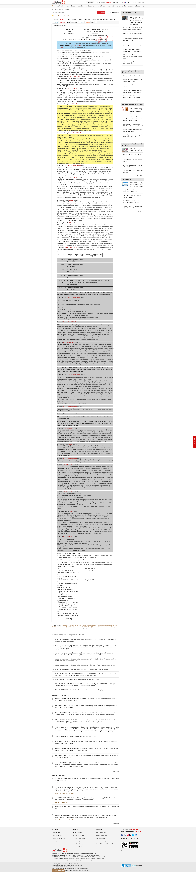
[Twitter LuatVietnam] (133, 835)
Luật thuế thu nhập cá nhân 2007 (88, 625)
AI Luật (130, 6)
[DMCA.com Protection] (137, 866)
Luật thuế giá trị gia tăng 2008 (106, 625)
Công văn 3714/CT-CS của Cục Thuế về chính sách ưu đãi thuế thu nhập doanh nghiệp (79, 690)
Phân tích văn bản (79, 835)
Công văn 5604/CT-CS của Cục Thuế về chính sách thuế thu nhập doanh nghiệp (77, 679)
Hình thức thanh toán (101, 835)
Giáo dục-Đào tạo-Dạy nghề (61, 819)
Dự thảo (80, 6)
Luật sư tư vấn (121, 6)
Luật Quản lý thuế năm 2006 (70, 625)
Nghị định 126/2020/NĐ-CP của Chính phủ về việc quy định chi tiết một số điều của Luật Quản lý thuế (83, 669)
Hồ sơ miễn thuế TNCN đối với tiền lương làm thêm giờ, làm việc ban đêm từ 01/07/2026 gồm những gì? (133, 118)
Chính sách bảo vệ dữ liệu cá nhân (104, 843)
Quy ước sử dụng (100, 838)
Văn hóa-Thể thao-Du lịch (69, 783)
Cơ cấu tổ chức (58, 783)
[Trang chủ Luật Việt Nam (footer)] (59, 852)
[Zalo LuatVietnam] (125, 835)
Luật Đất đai (75, 870)
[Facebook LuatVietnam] (122, 835)
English (128, 2)
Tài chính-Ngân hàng (60, 793)
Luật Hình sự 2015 (83, 870)
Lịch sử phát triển (57, 835)
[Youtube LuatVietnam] (128, 835)
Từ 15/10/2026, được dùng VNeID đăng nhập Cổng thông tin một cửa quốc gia (136, 184)
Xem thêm (115, 771)
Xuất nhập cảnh (64, 802)
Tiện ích (137, 6)
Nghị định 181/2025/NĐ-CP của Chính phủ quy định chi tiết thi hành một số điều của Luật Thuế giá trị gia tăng (85, 665)
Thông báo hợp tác (101, 846)
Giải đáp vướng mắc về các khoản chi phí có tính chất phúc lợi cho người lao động (132, 56)
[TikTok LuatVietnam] (130, 835)
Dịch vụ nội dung (79, 843)
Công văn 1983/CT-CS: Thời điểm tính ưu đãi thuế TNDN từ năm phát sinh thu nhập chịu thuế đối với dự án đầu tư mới (136, 21)
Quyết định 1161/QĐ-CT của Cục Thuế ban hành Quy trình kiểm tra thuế (75, 736)
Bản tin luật (111, 6)
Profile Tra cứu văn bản (59, 838)
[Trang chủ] (52, 6)
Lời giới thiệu (56, 832)
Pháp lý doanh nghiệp (80, 838)
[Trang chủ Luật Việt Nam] (58, 2)
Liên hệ (55, 841)
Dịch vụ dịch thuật (79, 841)
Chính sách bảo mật (101, 841)
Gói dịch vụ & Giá (117, 2)
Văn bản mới (59, 6)
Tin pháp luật (101, 6)
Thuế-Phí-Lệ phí (70, 793)
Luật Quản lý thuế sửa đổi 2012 (80, 627)
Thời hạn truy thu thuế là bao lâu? (131, 76)
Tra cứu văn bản (70, 6)
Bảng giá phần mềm (101, 832)
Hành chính (72, 819)
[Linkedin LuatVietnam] (136, 835)
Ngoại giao (57, 802)
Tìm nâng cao (115, 12)
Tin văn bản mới (90, 6)
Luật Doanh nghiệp (67, 870)
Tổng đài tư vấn (78, 846)
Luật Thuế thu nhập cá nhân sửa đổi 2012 (101, 627)
